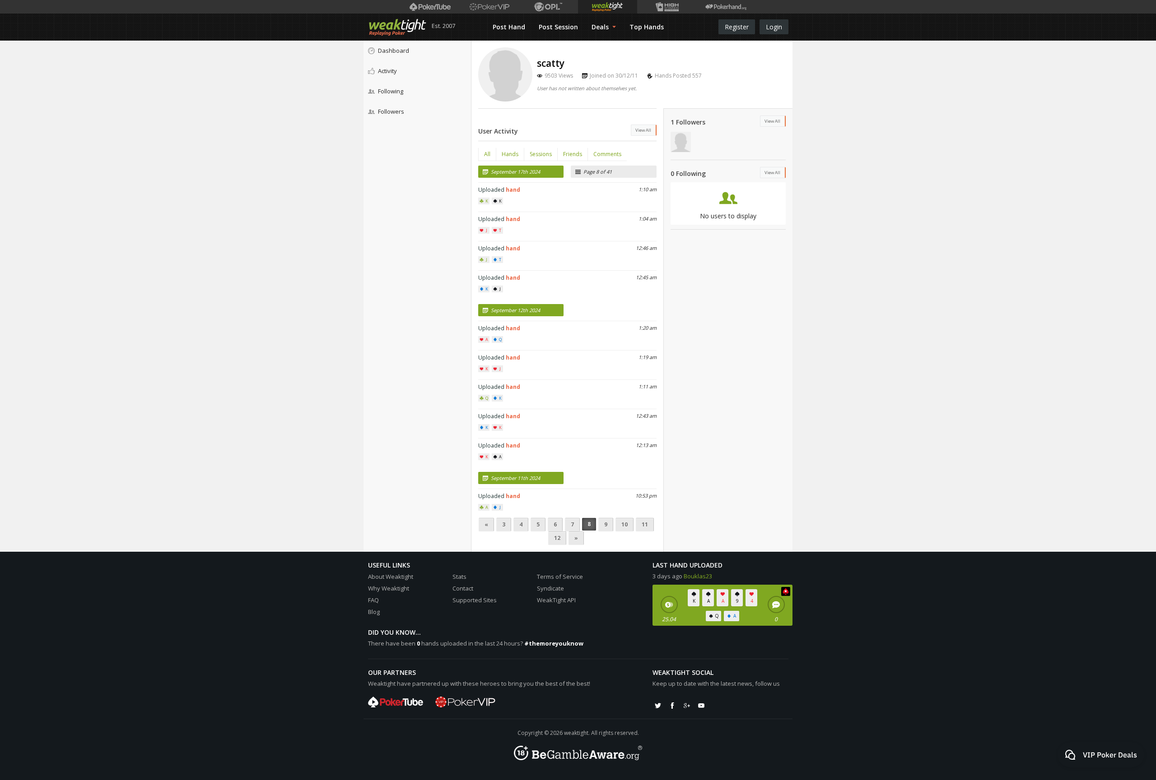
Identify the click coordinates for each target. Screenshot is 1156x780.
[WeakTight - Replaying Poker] (397, 27)
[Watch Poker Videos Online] (430, 7)
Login (774, 27)
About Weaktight (390, 576)
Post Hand (509, 27)
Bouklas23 (698, 576)
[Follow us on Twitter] (658, 705)
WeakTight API (556, 600)
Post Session (558, 27)
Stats (459, 576)
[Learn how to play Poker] (489, 7)
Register (737, 27)
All (487, 154)
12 (557, 538)
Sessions (541, 154)
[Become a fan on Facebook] (672, 705)
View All (643, 130)
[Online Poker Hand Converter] (607, 7)
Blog (374, 612)
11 (645, 524)
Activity (387, 71)
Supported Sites (474, 600)
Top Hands (646, 27)
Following (390, 91)
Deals (601, 27)
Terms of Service (560, 576)
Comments (607, 154)
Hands (510, 154)
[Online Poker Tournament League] (548, 7)
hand (513, 190)
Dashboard (393, 50)
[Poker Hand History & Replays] (725, 7)
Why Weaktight (388, 588)
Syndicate (550, 588)
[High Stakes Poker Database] (666, 7)
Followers (391, 111)
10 (624, 524)
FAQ (373, 600)
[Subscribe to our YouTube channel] (701, 705)
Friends (572, 154)
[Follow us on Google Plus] (686, 705)
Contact (462, 588)
